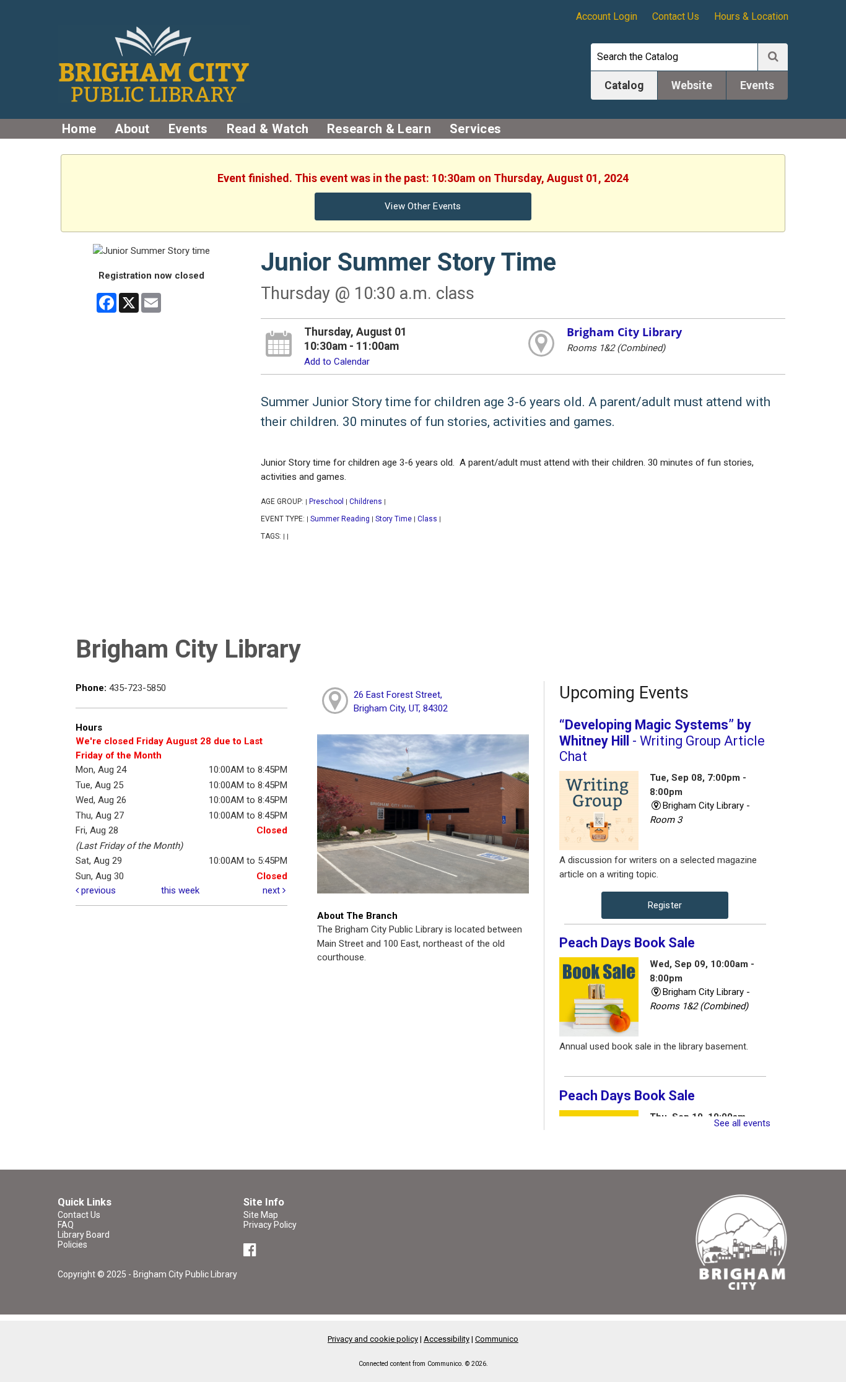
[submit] (772, 57)
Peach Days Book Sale (627, 942)
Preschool (326, 501)
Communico (496, 1339)
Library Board (84, 1235)
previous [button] (97, 890)
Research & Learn (379, 128)
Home (79, 128)
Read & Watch (268, 128)
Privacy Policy (270, 1225)
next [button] (272, 890)
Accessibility (446, 1339)
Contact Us (675, 16)
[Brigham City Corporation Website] (742, 1241)
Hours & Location (751, 16)
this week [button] (180, 890)
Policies (72, 1244)
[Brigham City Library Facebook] (251, 1252)
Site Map (260, 1215)
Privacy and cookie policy (373, 1339)
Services (475, 128)
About (132, 128)
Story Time (393, 519)
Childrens (365, 501)
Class (427, 519)
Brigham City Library (624, 331)
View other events (423, 206)
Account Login (606, 16)
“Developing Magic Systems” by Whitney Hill (662, 741)
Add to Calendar (337, 361)
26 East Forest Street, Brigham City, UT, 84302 (401, 702)
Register (665, 905)
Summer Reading (340, 519)
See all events (742, 1123)
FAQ (66, 1225)
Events (188, 128)
